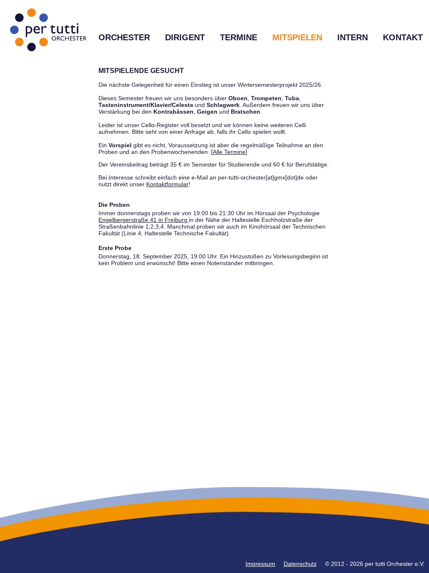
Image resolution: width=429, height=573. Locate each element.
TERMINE (238, 37)
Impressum (260, 563)
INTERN (352, 37)
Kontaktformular (167, 184)
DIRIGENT (185, 37)
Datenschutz (300, 563)
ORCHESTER (124, 37)
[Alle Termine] (229, 151)
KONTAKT (403, 37)
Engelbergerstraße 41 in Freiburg (143, 219)
